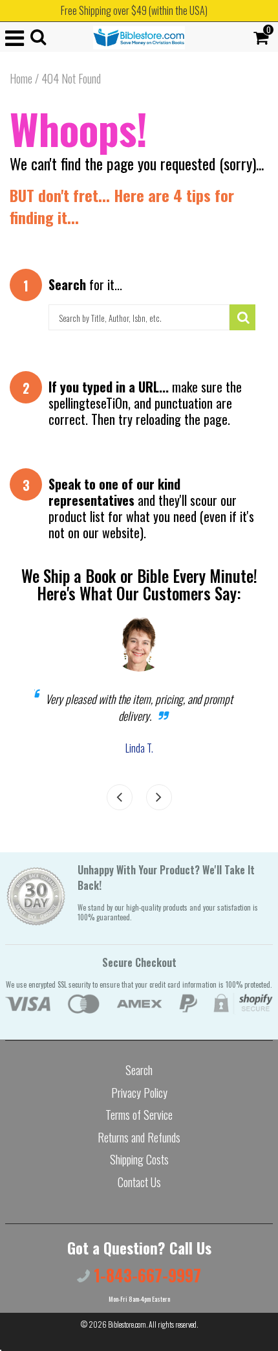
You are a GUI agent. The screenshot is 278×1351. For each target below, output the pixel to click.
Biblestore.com (127, 1324)
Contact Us (139, 1182)
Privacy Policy (139, 1092)
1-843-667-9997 (145, 1275)
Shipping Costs (139, 1159)
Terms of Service (139, 1114)
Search (139, 1070)
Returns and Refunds (139, 1137)
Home (21, 78)
